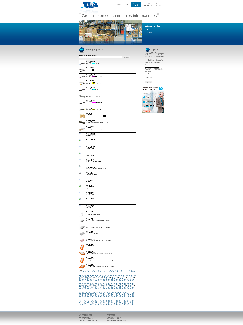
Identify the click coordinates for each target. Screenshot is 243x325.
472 (98, 294)
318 (80, 286)
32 (88, 271)
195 (88, 279)
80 (132, 272)
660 (96, 304)
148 (131, 276)
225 (112, 280)
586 (122, 300)
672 (128, 304)
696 (80, 307)
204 (112, 279)
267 (112, 283)
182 (109, 278)
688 (114, 305)
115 (100, 275)
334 (122, 286)
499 (114, 295)
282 (96, 284)
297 (80, 285)
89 (94, 274)
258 (88, 283)
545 (125, 298)
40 (104, 271)
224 (109, 280)
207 (120, 279)
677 (85, 305)
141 (112, 276)
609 (128, 301)
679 (91, 305)
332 (117, 286)
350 (109, 287)
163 (114, 277)
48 (121, 271)
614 (85, 302)
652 (130, 303)
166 (122, 277)
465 (80, 294)
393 (112, 290)
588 (128, 300)
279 (88, 284)
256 (83, 283)
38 (100, 271)
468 (88, 294)
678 (88, 305)
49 (123, 271)
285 (104, 284)
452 (101, 293)
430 (99, 292)
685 (106, 305)
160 (106, 277)
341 (85, 287)
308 (109, 285)
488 (85, 295)
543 (120, 298)
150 (80, 277)
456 (112, 293)
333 (120, 286)
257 (85, 283)
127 (132, 275)
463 (130, 293)
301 (91, 285)
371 (109, 288)
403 (83, 291)
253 (130, 282)
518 (109, 296)
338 (133, 286)
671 (125, 304)
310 (114, 285)
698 (85, 307)
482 (125, 294)
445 (83, 293)
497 (109, 295)
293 (125, 284)
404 (85, 291)
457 (114, 293)
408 (96, 291)
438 (121, 292)
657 (88, 304)
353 (117, 287)
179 (101, 278)
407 (93, 291)
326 (101, 286)
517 (106, 296)
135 (96, 276)
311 (117, 285)
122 (119, 275)
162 (112, 277)
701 (93, 307)
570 (80, 300)
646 (114, 303)
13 (104, 270)
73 (117, 272)
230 (125, 280)
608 (125, 301)
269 (117, 283)
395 (117, 290)
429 (97, 292)
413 (109, 291)
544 (122, 298)
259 (91, 283)
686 (109, 305)
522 (120, 296)
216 (88, 280)
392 (109, 290)
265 (106, 283)
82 (79, 274)
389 (101, 290)
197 (93, 279)
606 (120, 301)
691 (122, 305)
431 (102, 292)
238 (91, 282)
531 (88, 298)
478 (114, 294)
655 (83, 304)
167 (125, 277)
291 (120, 284)
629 (125, 302)
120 (113, 275)
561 (112, 299)
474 (104, 294)
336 (128, 286)
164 (117, 277)
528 (80, 298)
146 (126, 276)
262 (98, 283)
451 (98, 293)
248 (117, 282)
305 (101, 285)
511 (90, 296)
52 (129, 271)
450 (96, 293)
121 (116, 275)
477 (112, 294)
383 (85, 290)
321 (88, 286)
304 (98, 285)
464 (133, 293)
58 (86, 272)
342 (88, 287)
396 (120, 290)
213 (80, 280)
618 (96, 302)
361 (83, 288)
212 (133, 279)
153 (88, 277)
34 (92, 271)
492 (96, 295)
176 (93, 278)
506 (133, 295)
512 (93, 296)
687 (112, 305)
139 (107, 276)
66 (102, 272)
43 (111, 271)
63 (96, 272)
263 (101, 283)
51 (127, 271)
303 (96, 285)
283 (98, 284)
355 (122, 287)
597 (96, 301)
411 (104, 291)
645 (112, 303)
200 (101, 279)
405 (88, 291)
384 (88, 290)
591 (80, 301)
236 (85, 282)
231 (128, 280)
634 (83, 303)
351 (112, 287)
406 (91, 291)
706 (106, 307)
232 (130, 280)
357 (128, 287)
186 (120, 278)
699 (88, 307)
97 (111, 274)
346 (98, 287)
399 (128, 290)
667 (114, 304)
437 (118, 292)
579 (104, 300)
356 (125, 287)
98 (113, 274)
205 (114, 279)
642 (104, 303)
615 (88, 302)
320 (85, 286)
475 (106, 294)
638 (93, 303)
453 (104, 293)
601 (106, 301)
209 (125, 279)
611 (133, 301)
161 (109, 277)
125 (127, 275)
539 (109, 298)
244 (106, 282)
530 (85, 298)
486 (80, 295)
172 (83, 278)
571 (83, 300)
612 (80, 302)
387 (96, 290)
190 (130, 278)
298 (83, 285)
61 (92, 272)
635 (85, 303)
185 (117, 278)
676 (83, 305)
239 (93, 282)
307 (106, 285)
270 (120, 283)
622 (106, 302)
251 (125, 282)
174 (88, 278)
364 (91, 288)
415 (114, 291)
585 (120, 300)
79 (129, 272)
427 (91, 292)
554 (93, 299)
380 (133, 288)
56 (81, 272)
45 (115, 271)
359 (133, 287)
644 (109, 303)
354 (120, 287)
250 (122, 282)
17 (112, 270)
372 (112, 288)
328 (106, 286)
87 (90, 274)
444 (80, 293)
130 (83, 276)
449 (93, 293)
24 (127, 270)
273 (128, 283)
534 (96, 298)
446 (85, 293)
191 (133, 278)
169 (130, 277)
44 (113, 271)
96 (109, 274)
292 (122, 284)
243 (104, 282)
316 (130, 285)
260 (93, 283)
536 (101, 298)
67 (104, 272)
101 (120, 274)
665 (109, 304)
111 (90, 275)
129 (81, 276)
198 (96, 279)
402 (80, 291)
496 (106, 295)
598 (98, 301)
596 (93, 301)
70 (111, 272)
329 (109, 286)
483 (128, 294)
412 (106, 291)
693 (128, 305)
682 (98, 305)
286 (106, 284)
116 (103, 275)
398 (125, 290)
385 (91, 290)
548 (133, 298)
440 (126, 292)
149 (134, 276)
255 (80, 283)
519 (112, 296)
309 (112, 285)
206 (117, 279)
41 (106, 271)
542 (117, 298)
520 (114, 296)
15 (108, 270)
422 (133, 291)
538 (106, 298)
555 (96, 299)
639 (96, 303)
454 (106, 293)
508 (83, 296)
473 (101, 294)
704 (101, 307)
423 (80, 292)
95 (106, 274)
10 (98, 270)
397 (122, 290)
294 (128, 284)
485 (133, 294)
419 (125, 291)
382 (83, 290)
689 (117, 305)
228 (120, 280)
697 (83, 307)
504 (128, 295)
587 (125, 300)
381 (80, 290)
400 (130, 290)
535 (98, 298)
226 (114, 280)
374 (117, 288)
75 (121, 272)
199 (98, 279)
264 (104, 283)
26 (131, 270)
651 (128, 303)
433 (107, 292)
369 (104, 288)
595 (91, 301)
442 (131, 292)
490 (91, 295)
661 (98, 304)
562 (114, 299)
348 (104, 287)
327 (104, 286)
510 (88, 296)
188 (125, 278)
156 (96, 277)
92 (100, 274)
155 (93, 277)
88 (92, 274)
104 (128, 274)
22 (123, 270)
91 (98, 274)
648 (120, 303)
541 (114, 298)
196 (91, 279)
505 (130, 295)
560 (109, 299)
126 (129, 275)
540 (112, 298)
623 (109, 302)
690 (120, 305)
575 (93, 300)
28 (79, 271)
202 (106, 279)
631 (130, 302)
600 (104, 301)
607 (122, 301)
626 (117, 302)
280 (91, 284)
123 (121, 275)
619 (98, 302)
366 (96, 288)
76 (123, 272)
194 (85, 279)
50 (125, 271)
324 (96, 286)
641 (101, 303)
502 (122, 295)
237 (88, 282)
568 (130, 299)
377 (125, 288)
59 (88, 272)
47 (119, 271)
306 (104, 285)
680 (93, 305)
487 (83, 295)
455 (109, 293)
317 (133, 285)
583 (114, 300)
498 (112, 295)
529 (83, 298)
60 (90, 272)
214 (83, 280)
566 (125, 299)
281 (93, 284)
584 (117, 300)
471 (96, 294)
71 (113, 272)
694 (130, 305)
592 (83, 301)
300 (88, 285)
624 (112, 302)
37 (98, 271)
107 (80, 275)
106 (133, 274)
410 (101, 291)
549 (80, 299)
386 (93, 290)
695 (133, 305)
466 (83, 294)
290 (117, 284)
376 (122, 288)
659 (93, 304)
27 (133, 270)
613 (83, 302)
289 (114, 284)
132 (89, 276)
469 (91, 294)
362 (85, 288)
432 (105, 292)
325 (98, 286)
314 (125, 285)
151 (83, 277)
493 (98, 295)
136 (99, 276)
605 (117, 301)
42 (109, 271)
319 (83, 286)
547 (130, 298)
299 (85, 285)
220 (98, 280)
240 (96, 282)
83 (81, 274)
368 (101, 288)
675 (80, 305)
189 (128, 278)
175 (91, 278)
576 (96, 300)
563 (117, 299)
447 (88, 293)
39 (102, 271)
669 (120, 304)
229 (122, 280)
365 (93, 288)
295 (130, 284)
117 (106, 275)
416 (117, 291)
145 (123, 276)
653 (133, 303)
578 (101, 300)
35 (94, 271)
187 (122, 278)
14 (106, 270)
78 (127, 272)
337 (130, 286)
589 (130, 300)
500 (117, 295)
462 (128, 293)
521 (117, 296)
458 (117, 293)
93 (102, 274)
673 (130, 304)
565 (122, 299)
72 (115, 272)
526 (130, 296)
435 (113, 292)
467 (85, 294)
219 (96, 280)
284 (101, 284)
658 (91, 304)
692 (125, 305)
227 (117, 280)
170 (133, 277)
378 (128, 288)
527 (133, 296)
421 (130, 291)
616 (91, 302)
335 (125, 286)
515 (101, 296)
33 (90, 271)
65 (100, 272)
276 (80, 284)
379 (130, 288)
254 (133, 282)
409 (98, 291)
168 (128, 277)
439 (123, 292)
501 (120, 295)
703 (98, 307)
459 (120, 293)
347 (101, 287)
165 (120, 277)
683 (101, 305)
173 (85, 278)
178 (98, 278)
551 (85, 299)
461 (125, 293)
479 (117, 294)
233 (133, 280)
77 (125, 272)
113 (95, 275)
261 (96, 283)
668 (117, 304)
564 (120, 299)
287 (109, 284)
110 (88, 275)
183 (112, 278)
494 (101, 295)
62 (94, 272)
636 (88, 303)
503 (125, 295)
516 (104, 296)
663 (104, 304)
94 (104, 274)
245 (109, 282)
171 (80, 278)
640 (98, 303)
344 (93, 287)
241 (98, 282)
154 (91, 277)
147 (128, 276)
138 (104, 276)
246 (112, 282)
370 (106, 288)
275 (133, 283)
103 (125, 274)
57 (83, 272)
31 (86, 271)
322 (91, 286)
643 (106, 303)
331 (114, 286)
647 (117, 303)
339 (80, 287)
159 (104, 277)
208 (122, 279)
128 (135, 275)
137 (102, 276)
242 (101, 282)
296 (133, 284)
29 (81, 271)
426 (89, 292)
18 (115, 270)
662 (101, 304)
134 (94, 276)
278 (85, 284)
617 (93, 302)
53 (132, 271)
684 (104, 305)
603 (112, 301)
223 (106, 280)
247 (114, 282)
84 (83, 274)
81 (134, 272)
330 (112, 286)
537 (104, 298)
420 (128, 291)
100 (117, 274)
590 (133, 300)
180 (104, 278)
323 (93, 286)
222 (104, 280)
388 (98, 290)
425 (86, 292)
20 (119, 270)
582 (112, 300)
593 (85, 301)
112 (93, 275)
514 (98, 296)
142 (115, 276)
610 (130, 301)
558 (104, 299)
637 (91, 303)
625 (114, 302)
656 (85, 304)
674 (133, 304)
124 (124, 275)
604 (114, 301)
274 (130, 283)
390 (104, 290)
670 (122, 304)
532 (91, 298)
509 (85, 296)
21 (121, 270)
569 (133, 299)
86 (88, 274)
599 (101, 301)
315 (128, 285)
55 (79, 272)
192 (80, 279)
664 (106, 304)
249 (120, 282)
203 (109, 279)
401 (133, 290)
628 (122, 302)
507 (80, 296)
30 (83, 271)
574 (91, 300)
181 (106, 278)
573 (88, 300)
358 (130, 287)
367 (98, 288)
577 (98, 300)
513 (96, 296)
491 (93, 295)
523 (122, 296)
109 (85, 275)
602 (109, 301)
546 (128, 298)
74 (119, 272)
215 (85, 280)
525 (128, 296)
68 (106, 272)
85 (86, 274)
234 (80, 282)
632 (133, 302)
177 (96, 278)
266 (109, 283)
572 (85, 300)
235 (83, 282)
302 (93, 285)
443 (134, 292)
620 (101, 302)
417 (120, 291)
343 (91, 287)
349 (106, 287)
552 (88, 299)
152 (85, 277)
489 (88, 295)
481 (122, 294)
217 (91, 280)
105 (131, 274)
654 (80, 304)
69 (109, 272)
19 (117, 270)
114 (98, 275)
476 (109, 294)
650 (125, 303)
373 (114, 288)
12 (102, 270)
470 (93, 294)
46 (117, 271)
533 (93, 298)
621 (104, 302)
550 (83, 299)
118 (108, 275)
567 (128, 299)
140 (110, 276)
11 (100, 270)
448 (91, 293)
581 (109, 300)
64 (98, 272)
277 (83, 284)
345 (96, 287)
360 (80, 288)
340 (83, 287)
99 (115, 274)
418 (122, 291)
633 (80, 303)
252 (128, 282)
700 (91, 307)
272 (125, 283)
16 (110, 270)
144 (120, 276)
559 (106, 299)
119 (111, 275)
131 (86, 276)
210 (128, 279)
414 (112, 291)
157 (98, 277)
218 (93, 280)
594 (88, 301)
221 (101, 280)
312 (120, 285)
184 (114, 278)
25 (129, 270)
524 (125, 296)
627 (120, 302)
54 (134, 271)
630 (128, 302)
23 (125, 270)
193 (83, 279)
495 (104, 295)
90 (96, 274)
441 (128, 292)
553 (91, 299)
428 (94, 292)
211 (130, 279)
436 (115, 292)
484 (130, 294)
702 (96, 307)
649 (122, 303)
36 (96, 271)
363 (88, 288)
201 (104, 279)
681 (96, 305)
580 (106, 300)
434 (110, 292)
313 (122, 285)
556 (98, 299)
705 (104, 307)
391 (106, 290)
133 (91, 276)
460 (122, 293)
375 (120, 288)
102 (123, 274)
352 (114, 287)
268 (114, 283)
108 (83, 275)
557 (101, 299)
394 (114, 290)
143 (118, 276)
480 (120, 294)
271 (122, 283)
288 (112, 284)
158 (101, 277)
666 (112, 304)
